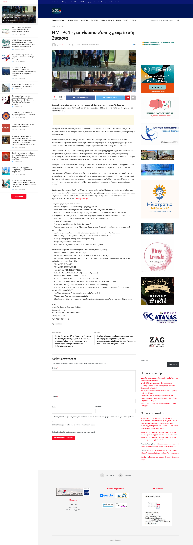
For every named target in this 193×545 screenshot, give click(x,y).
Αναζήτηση (144, 360)
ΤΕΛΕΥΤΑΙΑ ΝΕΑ (94, 45)
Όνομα (55, 396)
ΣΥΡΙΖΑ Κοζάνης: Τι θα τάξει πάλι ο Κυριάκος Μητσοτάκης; (23, 126)
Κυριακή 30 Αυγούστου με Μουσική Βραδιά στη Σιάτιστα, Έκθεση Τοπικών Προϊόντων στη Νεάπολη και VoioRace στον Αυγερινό (23, 100)
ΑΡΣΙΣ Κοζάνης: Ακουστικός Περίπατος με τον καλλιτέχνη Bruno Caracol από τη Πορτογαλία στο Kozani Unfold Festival (24, 43)
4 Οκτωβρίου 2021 (73, 45)
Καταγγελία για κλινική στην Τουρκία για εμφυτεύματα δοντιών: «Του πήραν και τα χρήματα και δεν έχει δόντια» (24, 183)
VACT (58, 324)
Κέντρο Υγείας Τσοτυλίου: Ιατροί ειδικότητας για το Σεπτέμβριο (23, 85)
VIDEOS (133, 20)
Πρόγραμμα (89, 2)
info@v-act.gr (82, 199)
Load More (19, 196)
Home (54, 27)
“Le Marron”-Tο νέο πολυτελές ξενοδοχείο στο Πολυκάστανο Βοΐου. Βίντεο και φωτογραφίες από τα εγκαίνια (159, 425)
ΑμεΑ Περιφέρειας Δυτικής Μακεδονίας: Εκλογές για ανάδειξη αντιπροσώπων (21, 30)
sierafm (61, 45)
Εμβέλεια (97, 2)
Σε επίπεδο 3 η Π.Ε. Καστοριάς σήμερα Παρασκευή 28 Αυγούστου (23, 114)
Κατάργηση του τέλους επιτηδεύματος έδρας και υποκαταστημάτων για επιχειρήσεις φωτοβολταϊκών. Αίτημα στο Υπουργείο (24, 71)
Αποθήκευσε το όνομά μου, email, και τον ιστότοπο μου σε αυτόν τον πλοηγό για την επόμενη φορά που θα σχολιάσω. (94, 417)
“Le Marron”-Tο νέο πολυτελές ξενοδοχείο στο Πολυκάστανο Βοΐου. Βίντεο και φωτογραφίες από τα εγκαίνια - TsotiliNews (159, 420)
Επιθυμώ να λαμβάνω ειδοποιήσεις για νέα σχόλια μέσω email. (73, 425)
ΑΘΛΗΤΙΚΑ (84, 20)
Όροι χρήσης (73, 507)
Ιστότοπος (98, 407)
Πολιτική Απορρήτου (73, 510)
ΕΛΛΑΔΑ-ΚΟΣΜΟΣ (59, 20)
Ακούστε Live (56, 2)
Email (55, 407)
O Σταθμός (64, 2)
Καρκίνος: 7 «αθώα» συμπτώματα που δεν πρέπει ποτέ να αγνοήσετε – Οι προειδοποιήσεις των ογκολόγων (24, 156)
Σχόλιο (55, 368)
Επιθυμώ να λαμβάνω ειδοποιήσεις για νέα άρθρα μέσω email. (73, 432)
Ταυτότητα (73, 505)
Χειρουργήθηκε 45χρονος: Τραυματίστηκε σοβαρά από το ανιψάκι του (22, 170)
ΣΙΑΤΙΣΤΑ (94, 20)
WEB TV (81, 2)
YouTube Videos (73, 2)
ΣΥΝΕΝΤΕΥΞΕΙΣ (122, 20)
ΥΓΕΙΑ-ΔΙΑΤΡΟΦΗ (107, 20)
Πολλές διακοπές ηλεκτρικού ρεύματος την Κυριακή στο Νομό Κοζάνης (23, 57)
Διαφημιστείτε (105, 2)
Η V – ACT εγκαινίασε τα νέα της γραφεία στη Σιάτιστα (15, 16)
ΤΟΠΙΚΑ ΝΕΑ (73, 20)
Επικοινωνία (115, 2)
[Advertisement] (93, 120)
